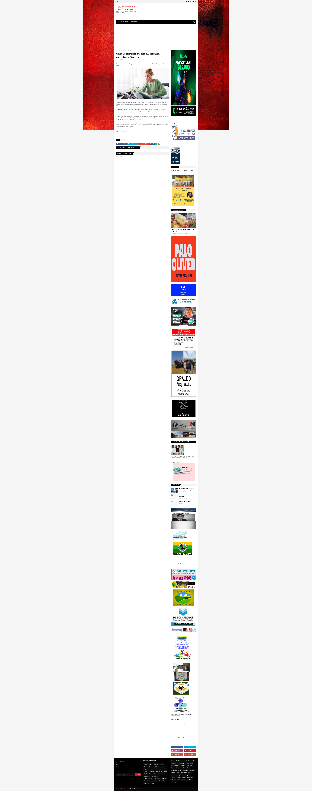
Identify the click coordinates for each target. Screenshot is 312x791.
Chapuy (150, 773)
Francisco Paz (162, 780)
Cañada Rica (151, 771)
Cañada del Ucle (159, 771)
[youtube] (177, 754)
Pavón (179, 770)
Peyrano (173, 772)
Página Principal (119, 50)
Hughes (172, 760)
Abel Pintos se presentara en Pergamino (186, 495)
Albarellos (156, 764)
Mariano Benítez (189, 763)
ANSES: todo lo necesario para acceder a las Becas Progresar (186, 489)
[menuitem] (118, 22)
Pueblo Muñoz (184, 772)
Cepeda (165, 771)
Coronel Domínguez (148, 778)
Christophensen (161, 773)
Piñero (177, 772)
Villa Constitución (181, 779)
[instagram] (195, 1)
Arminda (155, 766)
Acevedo (150, 764)
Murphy (173, 767)
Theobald (179, 777)
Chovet (155, 773)
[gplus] (191, 1)
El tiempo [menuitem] (134, 22)
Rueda (189, 772)
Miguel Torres (189, 765)
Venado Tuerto (190, 777)
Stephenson (188, 775)
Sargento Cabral (181, 775)
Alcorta (161, 764)
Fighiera (151, 780)
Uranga (183, 777)
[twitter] (188, 1)
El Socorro (164, 778)
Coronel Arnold (147, 776)
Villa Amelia (173, 779)
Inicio (117, 1)
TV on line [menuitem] (124, 22)
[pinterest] (193, 1)
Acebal (145, 764)
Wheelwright (173, 782)
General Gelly (147, 783)
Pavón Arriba (185, 770)
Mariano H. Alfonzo (175, 765)
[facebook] (186, 1)
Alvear (150, 766)
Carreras (164, 769)
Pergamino (192, 770)
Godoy (152, 783)
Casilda (145, 771)
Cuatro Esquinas (157, 778)
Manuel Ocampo (181, 763)
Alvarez (145, 766)
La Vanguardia (191, 760)
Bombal (150, 769)
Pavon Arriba (174, 770)
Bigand (145, 769)
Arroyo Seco (161, 766)
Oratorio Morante (186, 767)
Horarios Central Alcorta (185, 501)
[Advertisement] (156, 36)
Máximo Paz (178, 767)
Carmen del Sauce (157, 769)
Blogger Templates (139, 788)
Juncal (185, 760)
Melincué (183, 765)
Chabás (145, 773)
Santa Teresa (173, 775)
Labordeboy (173, 763)
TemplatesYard (127, 788)
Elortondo (146, 780)
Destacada (125, 50)
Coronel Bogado (155, 776)
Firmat (156, 780)
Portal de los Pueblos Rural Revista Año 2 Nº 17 (182, 230)
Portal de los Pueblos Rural (188, 171)
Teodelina (173, 777)
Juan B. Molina (179, 760)
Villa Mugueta (189, 779)
